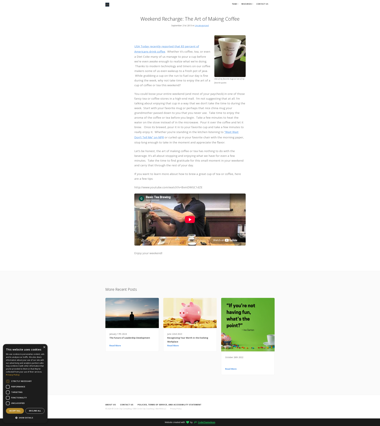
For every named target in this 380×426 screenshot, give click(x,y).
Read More (115, 345)
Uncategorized (202, 25)
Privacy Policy (176, 408)
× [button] (44, 347)
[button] (25, 418)
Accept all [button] (15, 411)
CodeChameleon (206, 422)
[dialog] (25, 383)
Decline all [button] (35, 411)
